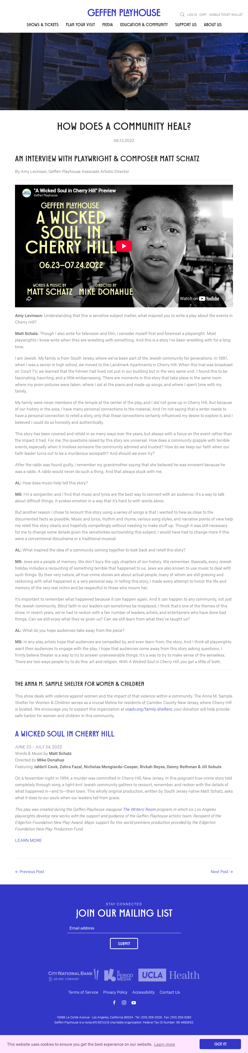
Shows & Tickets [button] (43, 24)
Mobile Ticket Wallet (226, 14)
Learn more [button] (164, 1044)
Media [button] (107, 24)
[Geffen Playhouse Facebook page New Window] (114, 1002)
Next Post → (222, 871)
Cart (203, 14)
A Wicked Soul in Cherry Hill (64, 733)
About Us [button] (213, 24)
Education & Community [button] (144, 24)
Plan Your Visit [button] (80, 24)
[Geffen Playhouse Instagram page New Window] (124, 1002)
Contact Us (170, 992)
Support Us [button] (186, 24)
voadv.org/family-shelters (148, 708)
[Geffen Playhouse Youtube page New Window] (133, 1002)
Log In (192, 14)
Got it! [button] (220, 1044)
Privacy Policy (115, 992)
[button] (182, 14)
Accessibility (143, 992)
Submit (124, 943)
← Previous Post (29, 871)
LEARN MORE (28, 840)
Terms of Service (83, 992)
